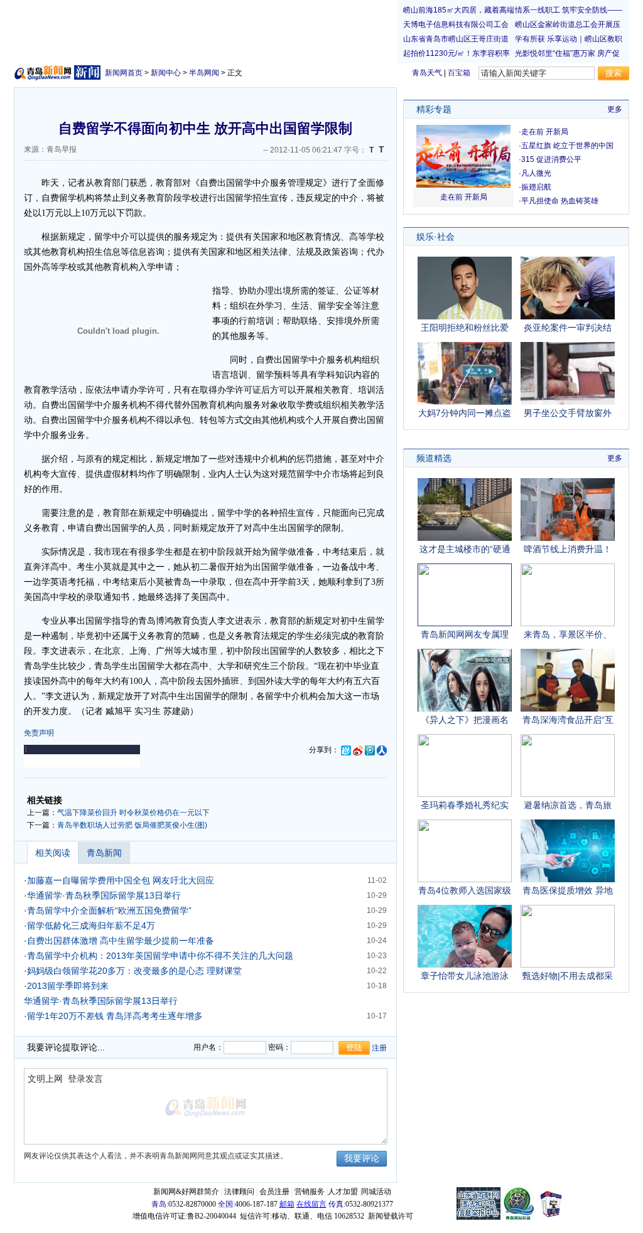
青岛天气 (427, 72)
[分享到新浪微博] (358, 749)
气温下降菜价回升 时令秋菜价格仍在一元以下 (133, 812)
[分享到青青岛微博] (346, 749)
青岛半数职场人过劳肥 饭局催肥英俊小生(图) (132, 825)
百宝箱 (459, 72)
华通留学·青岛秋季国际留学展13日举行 (104, 895)
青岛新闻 (104, 853)
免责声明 (39, 733)
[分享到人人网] (382, 749)
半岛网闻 (204, 72)
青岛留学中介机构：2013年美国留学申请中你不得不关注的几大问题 (160, 956)
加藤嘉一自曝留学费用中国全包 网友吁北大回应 (120, 880)
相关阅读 (52, 853)
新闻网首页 (124, 72)
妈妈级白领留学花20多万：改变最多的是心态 (115, 971)
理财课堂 (224, 971)
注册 (379, 1048)
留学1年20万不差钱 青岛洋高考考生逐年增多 (115, 1016)
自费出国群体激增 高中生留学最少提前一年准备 (120, 941)
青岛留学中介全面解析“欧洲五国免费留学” (109, 910)
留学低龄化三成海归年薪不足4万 (91, 926)
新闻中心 (166, 72)
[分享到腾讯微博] (370, 749)
